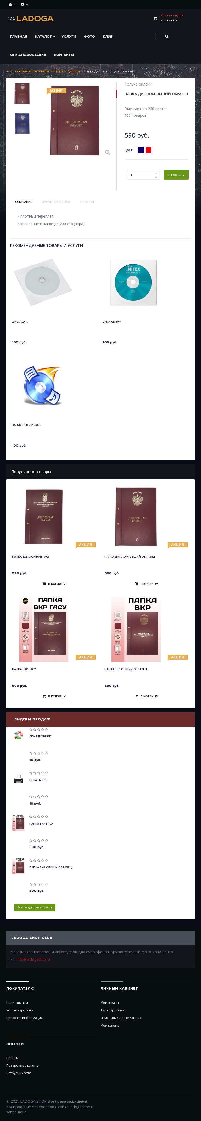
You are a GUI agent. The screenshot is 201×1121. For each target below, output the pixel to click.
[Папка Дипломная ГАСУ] (54, 516)
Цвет (129, 150)
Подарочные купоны (22, 1065)
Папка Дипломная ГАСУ (31, 557)
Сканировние (40, 736)
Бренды (12, 1058)
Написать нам (17, 1002)
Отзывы (87, 202)
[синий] (141, 150)
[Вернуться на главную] (7, 71)
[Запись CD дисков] (43, 385)
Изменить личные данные (121, 1018)
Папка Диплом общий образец (129, 557)
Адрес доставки (112, 1010)
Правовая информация (24, 1018)
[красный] (148, 150)
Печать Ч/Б (38, 780)
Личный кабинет (119, 988)
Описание (23, 202)
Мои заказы (109, 1002)
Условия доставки (20, 1010)
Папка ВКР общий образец (125, 669)
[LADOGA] (31, 18)
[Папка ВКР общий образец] (146, 629)
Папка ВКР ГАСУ (24, 669)
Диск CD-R (20, 321)
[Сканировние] (18, 735)
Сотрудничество (19, 1073)
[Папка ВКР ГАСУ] (54, 629)
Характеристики (56, 202)
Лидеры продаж (32, 719)
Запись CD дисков (26, 425)
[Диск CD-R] (43, 282)
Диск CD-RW (111, 321)
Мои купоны (110, 1025)
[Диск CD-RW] (133, 282)
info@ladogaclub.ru (33, 959)
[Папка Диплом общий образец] (22, 95)
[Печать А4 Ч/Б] (18, 779)
